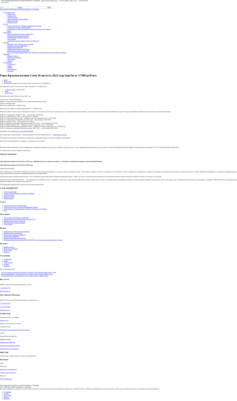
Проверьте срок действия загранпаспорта (20, 44)
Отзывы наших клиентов (8, 372)
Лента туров (11, 59)
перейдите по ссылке (60, 135)
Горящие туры (11, 16)
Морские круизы (12, 21)
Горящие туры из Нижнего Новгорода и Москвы (19, 193)
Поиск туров (11, 14)
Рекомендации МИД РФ (15, 47)
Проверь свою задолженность (13, 233)
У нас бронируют (9, 12)
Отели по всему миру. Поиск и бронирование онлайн (24, 26)
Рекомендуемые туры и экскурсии (18, 36)
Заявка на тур (4, 320)
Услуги (6, 24)
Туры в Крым (11, 39)
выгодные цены (10, 272)
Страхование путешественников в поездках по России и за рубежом (29, 29)
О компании (7, 62)
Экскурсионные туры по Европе (17, 19)
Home (5, 80)
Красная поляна (43, 272)
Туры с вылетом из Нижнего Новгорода (20, 34)
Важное (6, 42)
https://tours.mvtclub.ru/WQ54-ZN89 (22, 131)
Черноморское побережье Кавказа (18, 37)
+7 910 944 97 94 (5, 288)
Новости (10, 61)
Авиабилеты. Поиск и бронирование (19, 27)
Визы (9, 31)
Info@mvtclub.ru (5, 310)
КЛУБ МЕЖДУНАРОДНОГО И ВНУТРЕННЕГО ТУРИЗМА (19, 9)
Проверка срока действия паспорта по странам (15, 330)
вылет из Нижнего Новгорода (24, 272)
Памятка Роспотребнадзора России (18, 49)
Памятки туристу (5, 339)
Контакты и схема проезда (8, 369)
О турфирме (7, 392)
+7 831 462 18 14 (5, 303)
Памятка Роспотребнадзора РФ (10, 345)
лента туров (52, 272)
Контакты (10, 71)
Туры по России (12, 17)
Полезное (7, 54)
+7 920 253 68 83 (5, 307)
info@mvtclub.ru (5, 291)
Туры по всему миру (10, 192)
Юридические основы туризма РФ (18, 51)
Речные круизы (12, 22)
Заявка (9, 66)
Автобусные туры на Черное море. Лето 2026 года (23, 41)
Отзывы (9, 67)
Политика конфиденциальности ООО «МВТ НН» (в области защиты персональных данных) (36, 52)
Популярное (7, 32)
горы (36, 272)
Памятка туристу (12, 56)
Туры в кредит (12, 69)
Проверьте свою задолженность (17, 46)
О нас (2, 363)
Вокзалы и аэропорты (14, 57)
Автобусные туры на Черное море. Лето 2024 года (19, 219)
